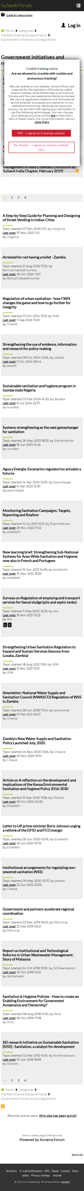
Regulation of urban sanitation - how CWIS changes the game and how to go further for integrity (37, 302)
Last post (9, 233)
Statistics (11, 1171)
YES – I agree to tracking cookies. (41, 133)
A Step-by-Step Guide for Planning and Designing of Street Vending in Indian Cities (41, 217)
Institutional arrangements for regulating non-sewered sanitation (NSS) (39, 869)
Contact (65, 1171)
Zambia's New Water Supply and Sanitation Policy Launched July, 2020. (37, 740)
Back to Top (77, 1154)
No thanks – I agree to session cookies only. (41, 147)
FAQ (47, 1171)
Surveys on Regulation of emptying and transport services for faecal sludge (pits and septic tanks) (41, 600)
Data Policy (42, 122)
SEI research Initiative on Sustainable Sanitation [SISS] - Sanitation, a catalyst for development (41, 1044)
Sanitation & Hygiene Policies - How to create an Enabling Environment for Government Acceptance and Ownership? (41, 1000)
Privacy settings (40, 1175)
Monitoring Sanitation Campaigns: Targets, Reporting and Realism (37, 512)
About (55, 1171)
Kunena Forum (52, 1140)
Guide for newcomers (19, 15)
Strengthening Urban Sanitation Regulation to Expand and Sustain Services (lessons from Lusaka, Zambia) (39, 651)
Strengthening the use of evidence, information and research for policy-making (40, 346)
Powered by (29, 1140)
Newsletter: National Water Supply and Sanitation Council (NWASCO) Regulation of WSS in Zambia (42, 697)
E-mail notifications (31, 1171)
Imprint (57, 1175)
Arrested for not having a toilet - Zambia (34, 257)
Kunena (65, 1181)
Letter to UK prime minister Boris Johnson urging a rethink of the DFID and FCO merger (41, 828)
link (53, 115)
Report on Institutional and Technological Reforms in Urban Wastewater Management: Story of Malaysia (38, 955)
